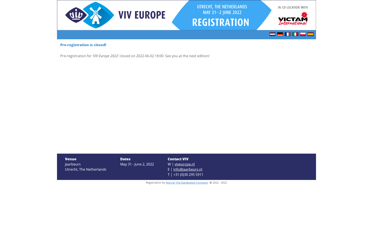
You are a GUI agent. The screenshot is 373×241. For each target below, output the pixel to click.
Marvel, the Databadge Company (187, 182)
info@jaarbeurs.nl (187, 169)
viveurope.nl (185, 164)
